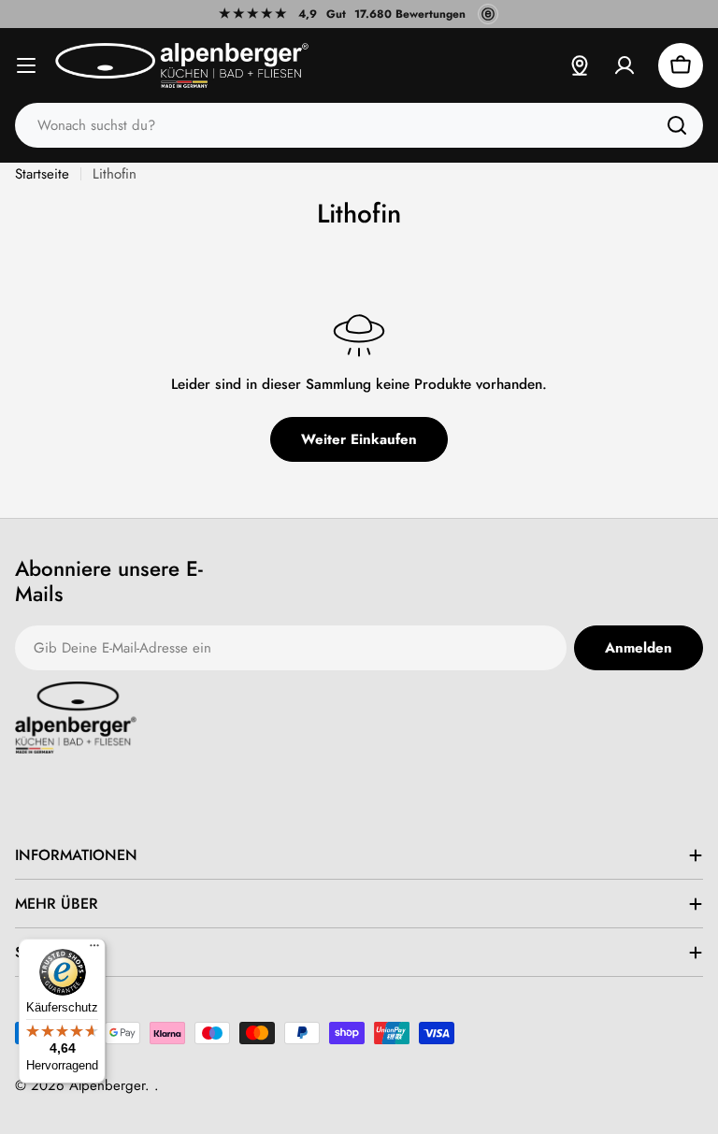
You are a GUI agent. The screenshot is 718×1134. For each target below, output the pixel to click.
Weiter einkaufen (359, 439)
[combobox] (359, 125)
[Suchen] (677, 125)
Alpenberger (107, 1085)
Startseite (42, 174)
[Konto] (624, 65)
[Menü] (94, 950)
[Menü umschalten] (26, 65)
